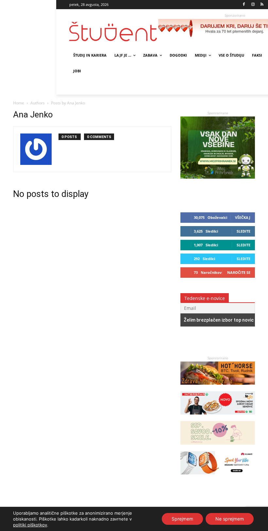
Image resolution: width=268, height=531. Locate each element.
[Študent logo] (113, 31)
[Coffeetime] (217, 448)
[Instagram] (253, 5)
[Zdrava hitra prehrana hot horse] (217, 388)
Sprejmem (182, 519)
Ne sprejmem (229, 519)
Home (18, 103)
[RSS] (262, 5)
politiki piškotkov (30, 524)
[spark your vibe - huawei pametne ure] (217, 477)
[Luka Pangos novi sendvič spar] (217, 418)
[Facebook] (244, 5)
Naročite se (238, 272)
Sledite (243, 231)
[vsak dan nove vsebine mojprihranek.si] (217, 177)
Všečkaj (242, 217)
